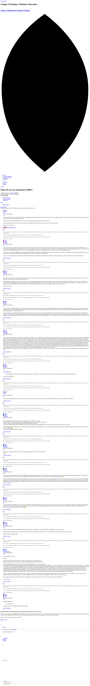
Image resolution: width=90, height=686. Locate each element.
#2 (3, 245)
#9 (3, 449)
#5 (3, 335)
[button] (2, 186)
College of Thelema (7, 176)
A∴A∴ (4, 175)
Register (2, 619)
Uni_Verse (5, 524)
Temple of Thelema (7, 177)
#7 (3, 396)
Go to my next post (7, 682)
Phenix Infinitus (6, 551)
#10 (4, 473)
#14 (4, 599)
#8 (3, 418)
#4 (3, 306)
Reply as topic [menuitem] (6, 204)
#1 (3, 215)
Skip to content (4, 1)
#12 (4, 527)
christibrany (5, 416)
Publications (5, 178)
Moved (13, 193)
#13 (4, 554)
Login (5, 619)
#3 (3, 275)
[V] (4, 212)
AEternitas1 (5, 333)
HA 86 (4, 596)
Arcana (4, 500)
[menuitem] (6, 197)
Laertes (4, 303)
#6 (3, 369)
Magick (16, 193)
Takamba (5, 273)
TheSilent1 (5, 243)
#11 (4, 502)
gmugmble (5, 470)
